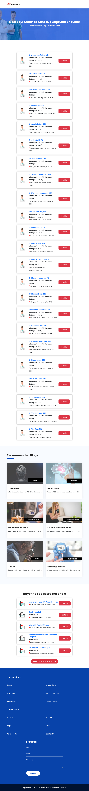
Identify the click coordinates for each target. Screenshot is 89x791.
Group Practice (52, 693)
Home (31, 25)
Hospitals (11, 693)
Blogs (9, 725)
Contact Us (50, 734)
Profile (64, 60)
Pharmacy (11, 702)
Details (65, 603)
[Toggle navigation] (80, 3)
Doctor (9, 685)
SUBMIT (33, 773)
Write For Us (12, 734)
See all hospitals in (44, 661)
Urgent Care (51, 685)
